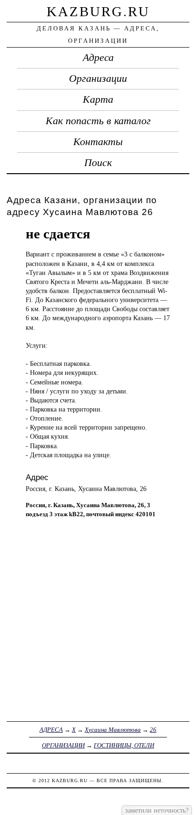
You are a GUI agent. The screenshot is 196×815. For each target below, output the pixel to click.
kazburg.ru (98, 11)
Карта (98, 99)
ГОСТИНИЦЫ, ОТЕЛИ (124, 745)
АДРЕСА (51, 729)
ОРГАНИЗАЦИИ (63, 745)
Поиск (98, 162)
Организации (98, 78)
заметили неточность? (156, 810)
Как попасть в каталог (98, 121)
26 (153, 729)
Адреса (98, 57)
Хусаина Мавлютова (113, 729)
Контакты (98, 141)
